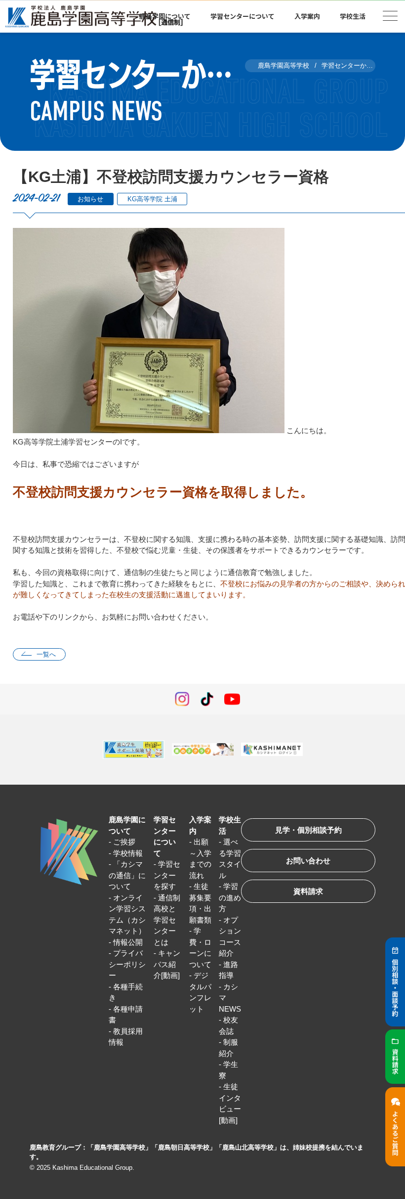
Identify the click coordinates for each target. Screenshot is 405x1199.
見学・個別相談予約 (308, 830)
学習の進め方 (230, 897)
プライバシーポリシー (127, 964)
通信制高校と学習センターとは (167, 919)
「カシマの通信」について (127, 875)
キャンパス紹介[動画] (167, 964)
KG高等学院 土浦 (152, 199)
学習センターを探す (167, 875)
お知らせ (90, 199)
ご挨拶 (124, 842)
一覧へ (46, 654)
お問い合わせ (308, 860)
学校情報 (128, 853)
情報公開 (128, 942)
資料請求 (308, 891)
